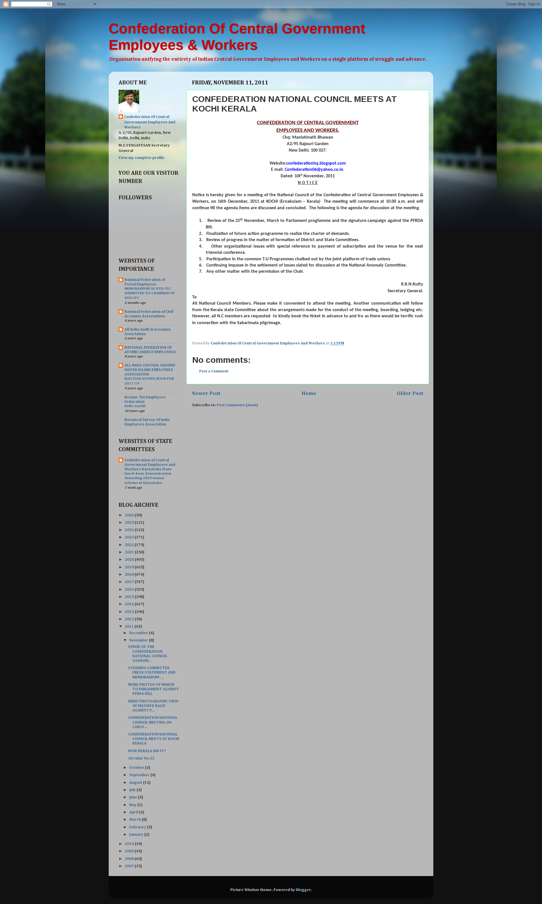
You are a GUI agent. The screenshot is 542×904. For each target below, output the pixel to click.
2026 (130, 515)
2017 (130, 582)
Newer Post (206, 393)
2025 (130, 523)
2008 (130, 859)
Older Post (410, 393)
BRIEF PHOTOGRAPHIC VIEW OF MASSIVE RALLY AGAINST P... (153, 705)
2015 (130, 597)
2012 (130, 619)
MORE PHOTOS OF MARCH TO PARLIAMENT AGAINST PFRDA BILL (153, 689)
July (133, 790)
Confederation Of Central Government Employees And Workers (149, 122)
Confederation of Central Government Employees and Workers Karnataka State (149, 464)
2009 (130, 851)
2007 (130, 866)
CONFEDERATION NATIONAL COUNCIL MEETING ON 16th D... (153, 722)
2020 (130, 560)
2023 (130, 537)
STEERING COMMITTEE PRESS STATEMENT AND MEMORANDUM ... (152, 672)
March (135, 820)
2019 (130, 567)
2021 (130, 552)
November (139, 640)
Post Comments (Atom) (237, 405)
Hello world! (135, 406)
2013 (130, 612)
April (134, 812)
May (133, 805)
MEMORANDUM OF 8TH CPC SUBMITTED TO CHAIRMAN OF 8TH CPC (149, 293)
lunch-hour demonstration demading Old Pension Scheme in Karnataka (147, 478)
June (133, 797)
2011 (130, 626)
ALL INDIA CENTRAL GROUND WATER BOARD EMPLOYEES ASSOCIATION (149, 369)
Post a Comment (213, 371)
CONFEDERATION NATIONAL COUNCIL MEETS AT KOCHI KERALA (153, 738)
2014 (130, 604)
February (138, 827)
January (136, 835)
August (136, 783)
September (139, 775)
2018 (130, 575)
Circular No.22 (141, 758)
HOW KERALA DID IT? (147, 751)
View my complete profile (142, 158)
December (139, 633)
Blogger (303, 890)
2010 (130, 844)
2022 (130, 545)
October (137, 768)
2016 (130, 589)
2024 (130, 530)
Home (308, 393)
